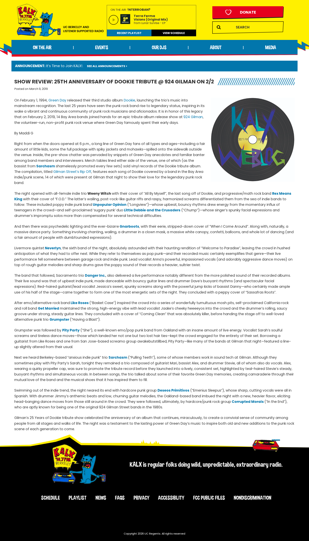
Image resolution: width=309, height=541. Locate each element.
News (100, 497)
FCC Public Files (209, 497)
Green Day (57, 100)
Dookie (129, 100)
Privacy (141, 497)
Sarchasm (46, 166)
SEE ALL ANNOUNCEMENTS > (107, 66)
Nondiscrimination (252, 497)
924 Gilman (193, 117)
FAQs (120, 497)
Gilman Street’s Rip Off (72, 171)
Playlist (78, 497)
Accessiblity (171, 497)
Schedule (50, 497)
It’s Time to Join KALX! (64, 66)
